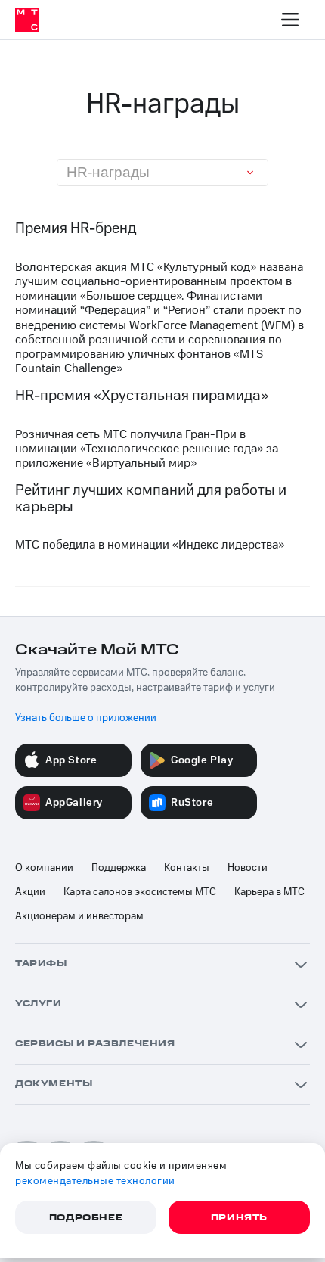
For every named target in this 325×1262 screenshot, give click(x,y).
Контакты (186, 867)
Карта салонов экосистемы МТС (139, 892)
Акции (30, 892)
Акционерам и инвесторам (79, 916)
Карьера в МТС (269, 892)
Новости (248, 867)
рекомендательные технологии (95, 1181)
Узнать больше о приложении (85, 718)
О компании (44, 867)
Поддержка (118, 867)
